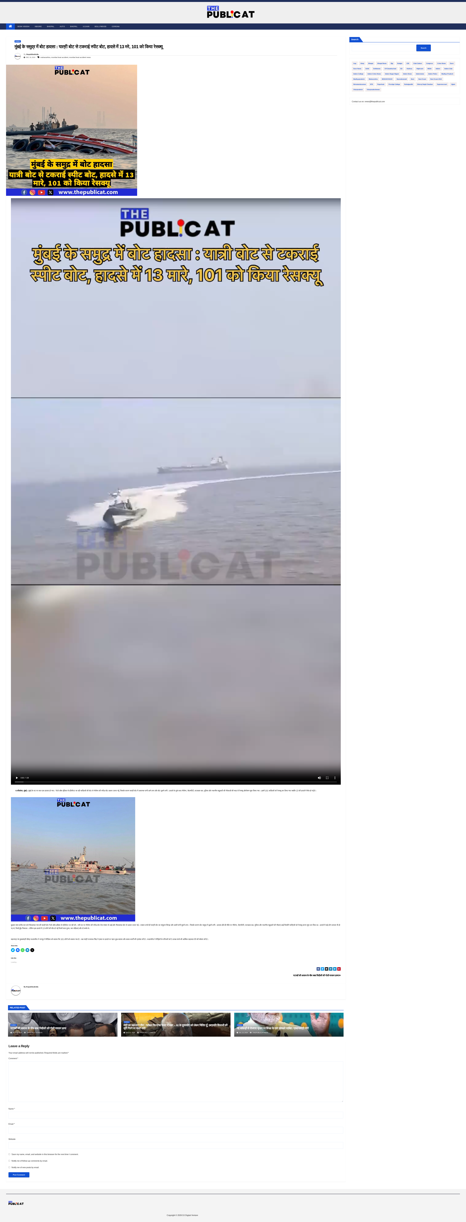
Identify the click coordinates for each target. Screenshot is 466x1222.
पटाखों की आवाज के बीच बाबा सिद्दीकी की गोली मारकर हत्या (316, 975)
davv (452, 63)
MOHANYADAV (387, 79)
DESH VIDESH (23, 26)
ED (401, 69)
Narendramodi (402, 79)
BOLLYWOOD (100, 26)
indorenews (420, 74)
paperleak (380, 84)
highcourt (419, 69)
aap (354, 63)
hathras (409, 69)
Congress (429, 63)
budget (399, 63)
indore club (448, 69)
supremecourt (442, 84)
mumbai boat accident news (80, 57)
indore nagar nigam (392, 74)
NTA (371, 84)
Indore (438, 69)
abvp (362, 63)
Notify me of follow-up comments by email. (30, 1161)
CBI (408, 63)
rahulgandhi (408, 84)
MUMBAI (17, 41)
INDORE (38, 26)
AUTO (62, 26)
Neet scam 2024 (436, 79)
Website (12, 1139)
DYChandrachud (390, 69)
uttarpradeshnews (373, 89)
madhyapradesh (359, 79)
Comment (13, 1058)
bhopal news (382, 63)
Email (11, 1124)
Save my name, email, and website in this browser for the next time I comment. (45, 1154)
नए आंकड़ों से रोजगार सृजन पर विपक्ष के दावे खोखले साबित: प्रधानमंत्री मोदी (273, 1028)
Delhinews (376, 69)
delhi (367, 69)
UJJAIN (86, 26)
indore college (358, 74)
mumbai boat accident (59, 57)
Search (354, 39)
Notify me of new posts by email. (25, 1167)
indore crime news (374, 74)
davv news (357, 69)
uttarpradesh (358, 89)
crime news (441, 63)
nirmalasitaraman (359, 84)
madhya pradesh (447, 74)
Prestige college (394, 84)
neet (412, 79)
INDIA (430, 69)
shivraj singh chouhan (425, 84)
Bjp (392, 63)
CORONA (116, 26)
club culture (417, 63)
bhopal (370, 63)
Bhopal (50, 26)
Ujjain (453, 84)
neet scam (422, 79)
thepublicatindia (32, 54)
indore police (432, 74)
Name (11, 1109)
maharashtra (45, 57)
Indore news (407, 74)
